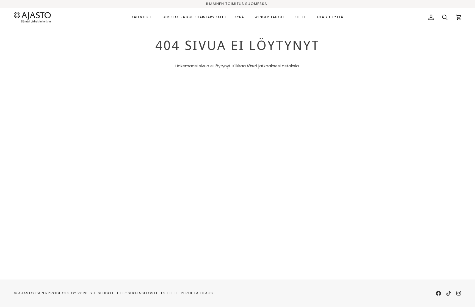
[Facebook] (438, 293)
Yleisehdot (102, 293)
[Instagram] (458, 293)
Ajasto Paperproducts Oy (47, 293)
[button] (142, 17)
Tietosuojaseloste (137, 293)
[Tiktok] (448, 293)
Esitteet (169, 293)
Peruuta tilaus (197, 293)
